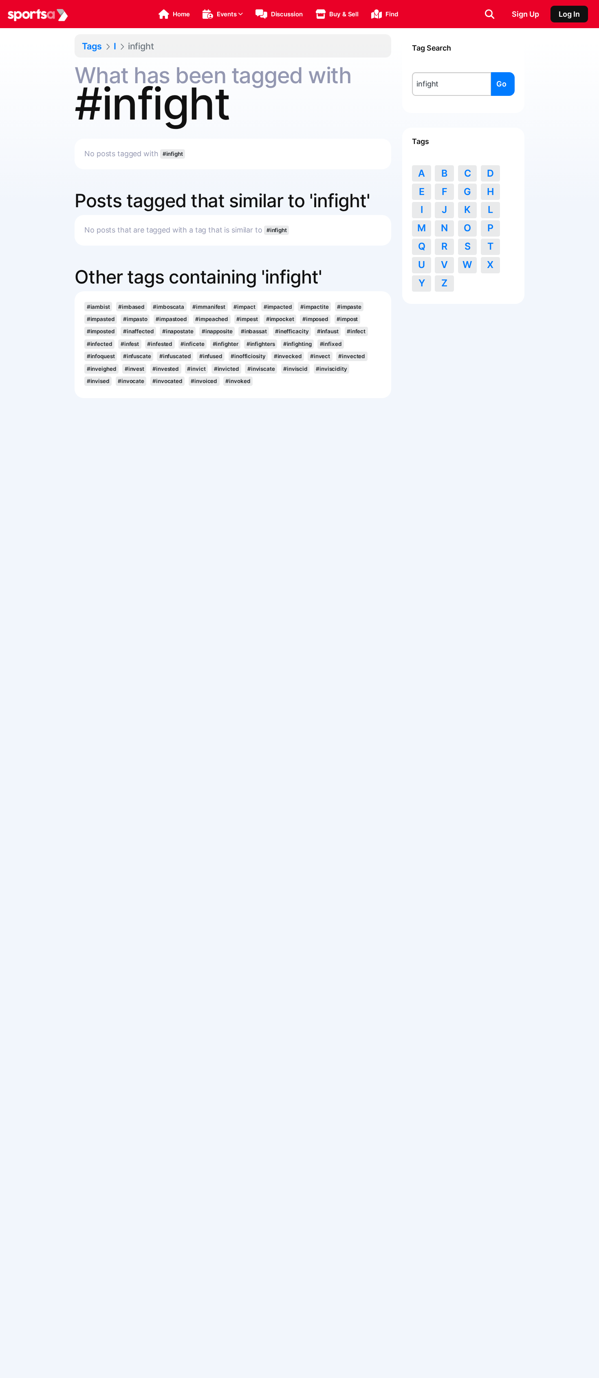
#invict (196, 369)
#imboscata (168, 307)
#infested (159, 344)
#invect (320, 356)
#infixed (331, 344)
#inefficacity (292, 331)
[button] (174, 14)
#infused (210, 356)
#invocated (167, 381)
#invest (134, 369)
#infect (356, 331)
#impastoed (171, 319)
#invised (98, 381)
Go (501, 84)
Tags (92, 46)
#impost (347, 319)
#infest (130, 344)
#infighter (225, 344)
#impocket (280, 319)
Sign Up (525, 14)
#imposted (101, 331)
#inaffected (138, 331)
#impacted (278, 307)
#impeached (211, 319)
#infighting (297, 344)
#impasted (101, 319)
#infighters (261, 344)
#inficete (192, 344)
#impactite (314, 307)
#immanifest (208, 307)
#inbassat (254, 331)
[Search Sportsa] (489, 14)
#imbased (131, 307)
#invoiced (204, 381)
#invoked (237, 381)
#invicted (226, 369)
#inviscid (295, 369)
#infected (99, 344)
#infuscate (137, 356)
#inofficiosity (248, 356)
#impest (247, 319)
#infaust (328, 331)
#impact (244, 307)
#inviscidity (331, 369)
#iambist (98, 307)
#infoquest (101, 356)
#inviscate (261, 369)
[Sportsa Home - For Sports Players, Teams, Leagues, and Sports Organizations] (37, 14)
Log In (569, 14)
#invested (165, 369)
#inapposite (217, 331)
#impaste (349, 307)
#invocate (131, 381)
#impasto (135, 319)
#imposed (315, 319)
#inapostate (178, 331)
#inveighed (102, 369)
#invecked (288, 356)
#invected (351, 356)
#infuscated (175, 356)
